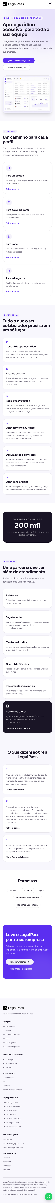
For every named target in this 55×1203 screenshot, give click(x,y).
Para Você (7, 1038)
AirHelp (13, 890)
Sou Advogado (9, 1059)
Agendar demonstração (17, 60)
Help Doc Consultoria (27, 905)
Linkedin (6, 1157)
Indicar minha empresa (12, 1089)
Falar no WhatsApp (18, 962)
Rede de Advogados (11, 1046)
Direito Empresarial (11, 1122)
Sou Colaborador (10, 1063)
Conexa (28, 890)
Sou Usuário (8, 1067)
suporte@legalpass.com (13, 1147)
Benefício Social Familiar (27, 897)
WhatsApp (7, 1139)
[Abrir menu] (49, 4)
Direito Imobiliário (10, 1114)
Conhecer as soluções (16, 67)
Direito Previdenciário (12, 1126)
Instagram (7, 1161)
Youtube (6, 1169)
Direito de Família (10, 1110)
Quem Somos (8, 1077)
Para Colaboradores (11, 1034)
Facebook (7, 1165)
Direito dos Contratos (12, 1118)
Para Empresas (9, 1026)
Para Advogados (9, 1042)
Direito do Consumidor (12, 1106)
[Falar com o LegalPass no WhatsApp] (48, 1196)
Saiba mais (11, 189)
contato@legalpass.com (13, 1143)
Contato (6, 1085)
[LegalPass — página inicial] (13, 4)
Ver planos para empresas (21, 968)
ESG (4, 1081)
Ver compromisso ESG (17, 728)
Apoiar (42, 890)
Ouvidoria (7, 1030)
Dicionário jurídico (10, 1102)
